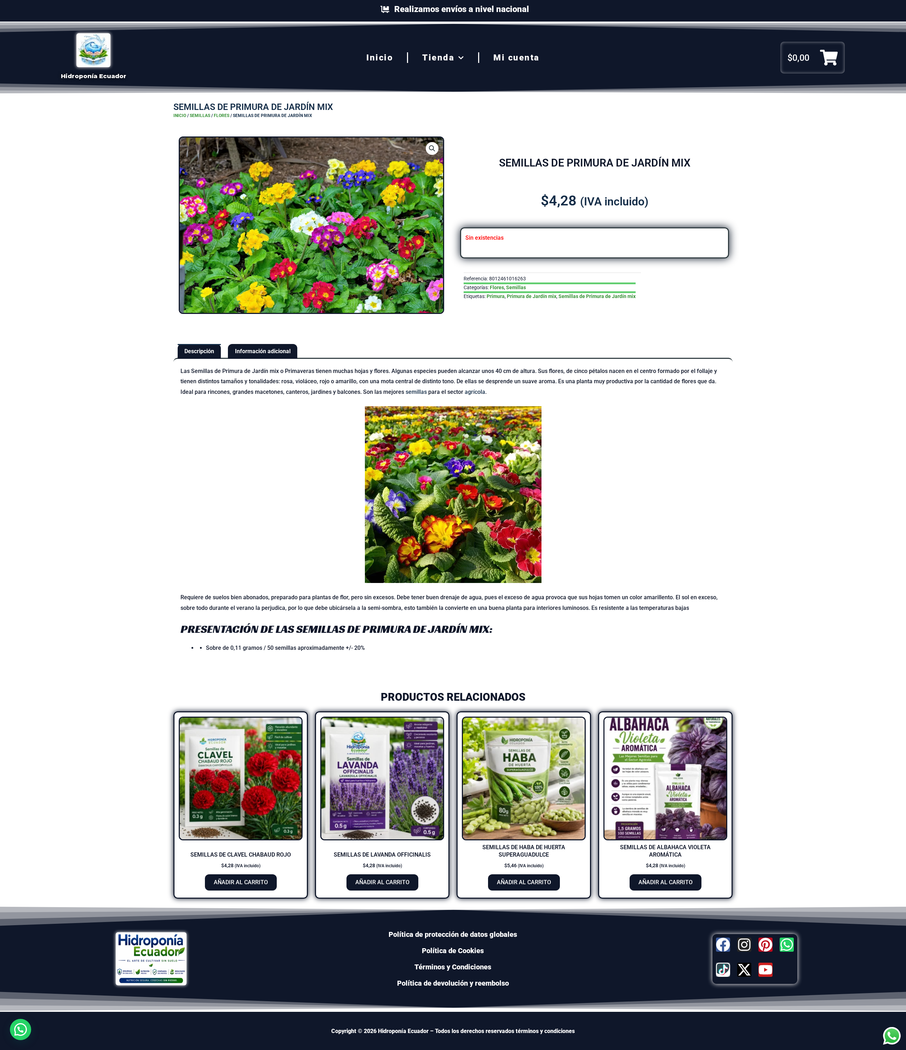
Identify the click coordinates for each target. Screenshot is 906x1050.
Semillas (200, 115)
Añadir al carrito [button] (241, 882)
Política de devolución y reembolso (453, 983)
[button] (432, 148)
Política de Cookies (453, 950)
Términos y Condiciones (452, 967)
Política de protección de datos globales (453, 934)
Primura (496, 296)
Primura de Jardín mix (531, 296)
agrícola (475, 392)
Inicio (379, 58)
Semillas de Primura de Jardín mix (597, 296)
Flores (221, 115)
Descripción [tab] (199, 351)
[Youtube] (765, 970)
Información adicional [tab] (263, 351)
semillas (416, 392)
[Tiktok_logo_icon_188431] (723, 970)
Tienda (438, 58)
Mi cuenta (516, 58)
